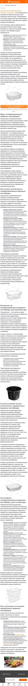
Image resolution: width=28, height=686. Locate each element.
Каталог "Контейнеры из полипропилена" (15, 106)
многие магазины (19, 634)
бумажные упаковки (8, 643)
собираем (10, 679)
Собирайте (23, 679)
